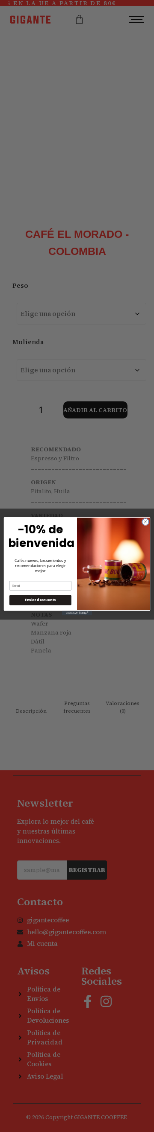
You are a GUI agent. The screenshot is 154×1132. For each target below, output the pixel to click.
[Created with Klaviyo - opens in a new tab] (77, 613)
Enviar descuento (40, 599)
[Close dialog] (145, 521)
